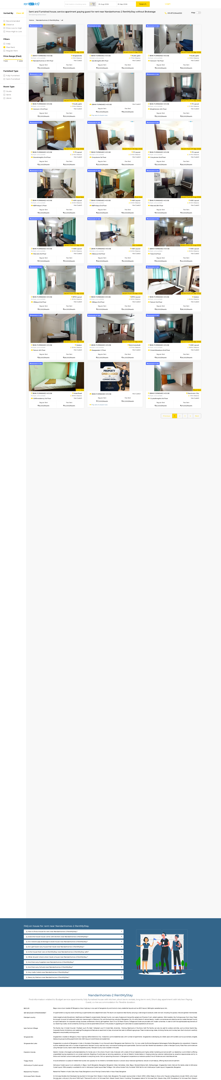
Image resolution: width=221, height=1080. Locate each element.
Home (31, 20)
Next (197, 416)
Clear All (20, 13)
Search (142, 4)
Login (167, 4)
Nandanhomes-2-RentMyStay (47, 20)
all (62, 20)
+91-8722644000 (174, 13)
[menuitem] (166, 416)
